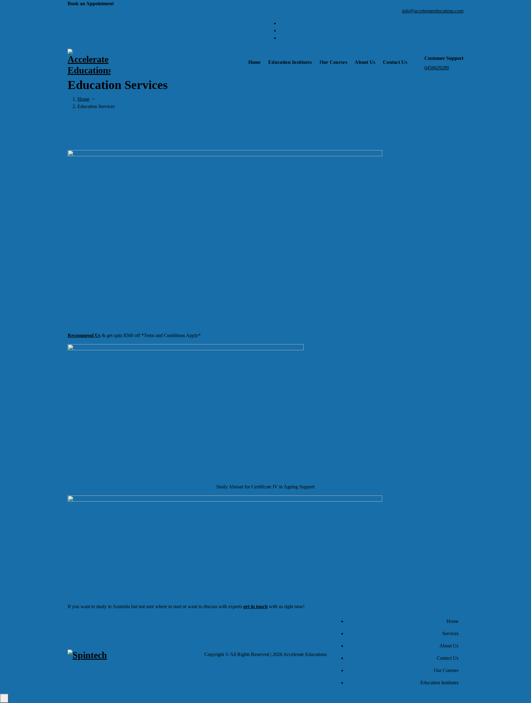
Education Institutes (290, 62)
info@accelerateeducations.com (432, 11)
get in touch (255, 606)
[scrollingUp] (4, 698)
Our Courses (333, 62)
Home (254, 62)
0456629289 (436, 67)
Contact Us (395, 62)
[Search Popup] (417, 62)
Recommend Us (84, 335)
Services (450, 633)
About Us (365, 62)
